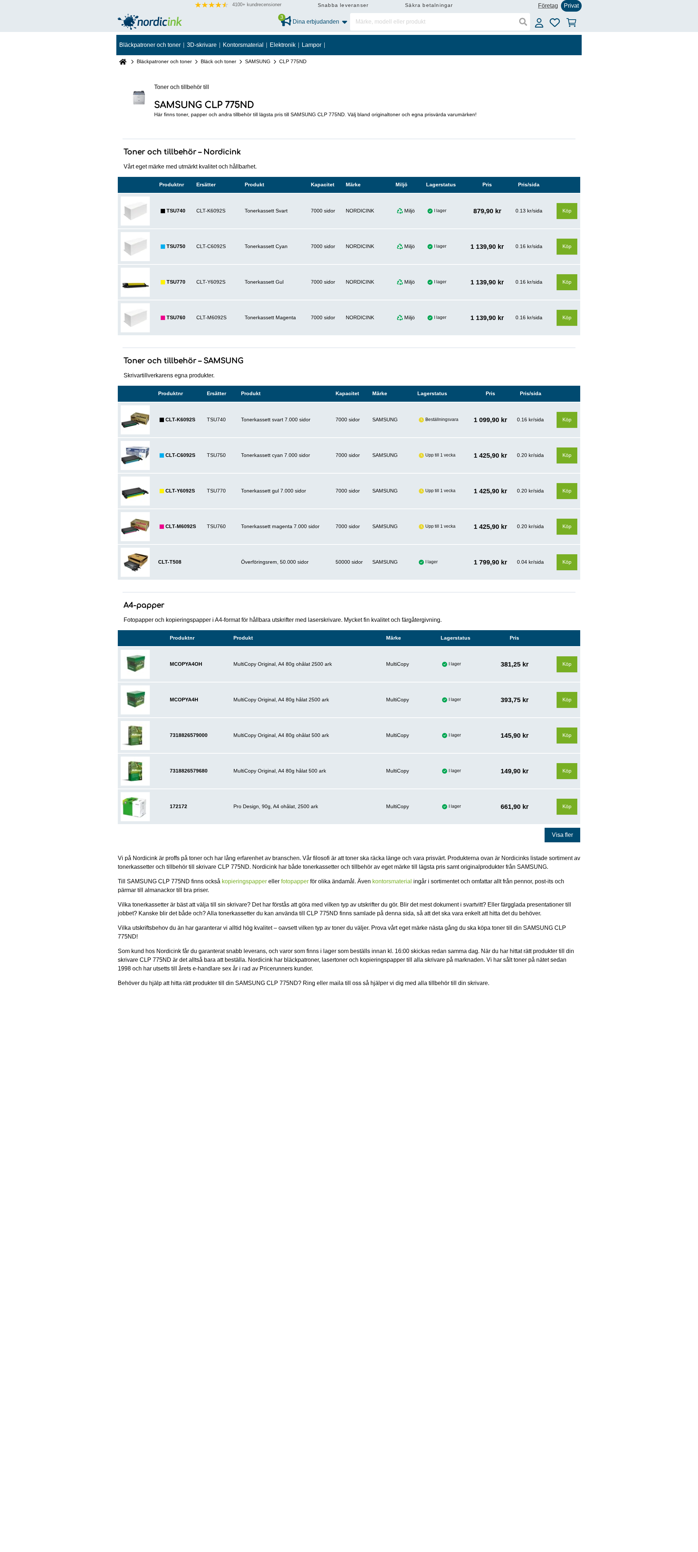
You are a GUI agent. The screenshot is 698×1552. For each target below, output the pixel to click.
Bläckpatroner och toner (164, 61)
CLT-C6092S (180, 455)
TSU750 (176, 246)
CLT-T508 (169, 562)
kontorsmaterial (392, 881)
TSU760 (176, 317)
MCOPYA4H (184, 699)
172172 (178, 806)
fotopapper (295, 881)
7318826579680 (189, 771)
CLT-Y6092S (180, 491)
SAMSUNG (257, 61)
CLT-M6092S (180, 526)
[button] (238, 5)
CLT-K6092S (180, 419)
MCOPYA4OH (186, 664)
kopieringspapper (244, 881)
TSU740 (176, 211)
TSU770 (176, 282)
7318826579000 (189, 735)
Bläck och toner (218, 61)
